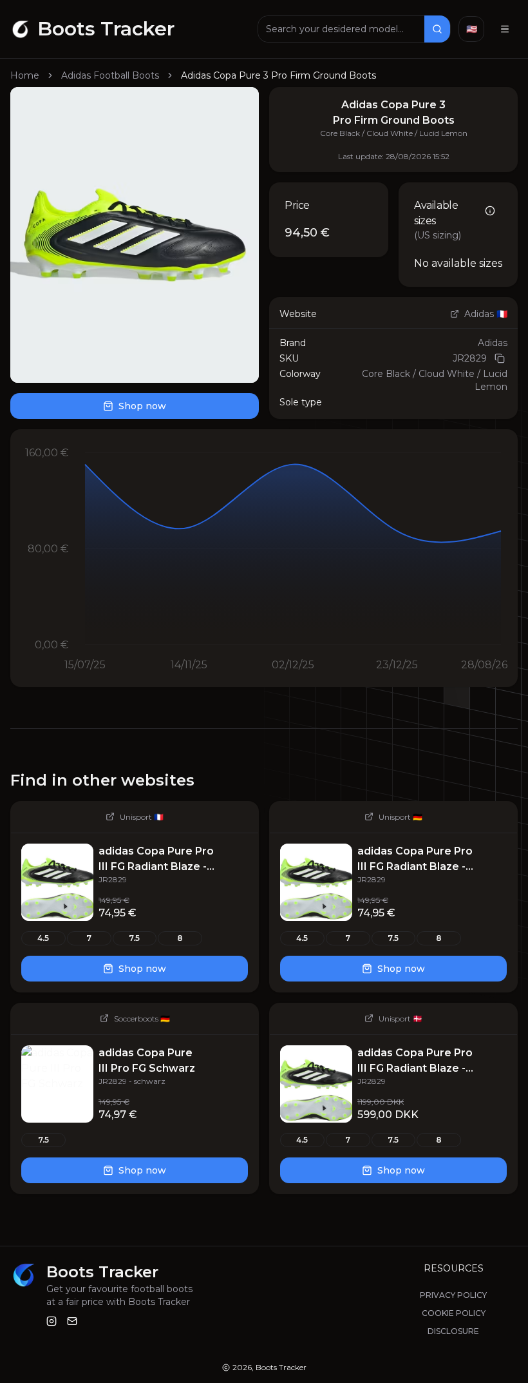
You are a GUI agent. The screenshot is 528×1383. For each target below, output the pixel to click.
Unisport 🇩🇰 (400, 1018)
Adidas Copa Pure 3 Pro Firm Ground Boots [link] (278, 75)
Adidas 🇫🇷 (485, 314)
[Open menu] (505, 29)
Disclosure (453, 1331)
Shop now (142, 406)
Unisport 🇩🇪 (400, 817)
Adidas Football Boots (110, 75)
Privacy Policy (453, 1295)
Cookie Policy (454, 1313)
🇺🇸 (471, 29)
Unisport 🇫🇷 (142, 817)
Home (24, 75)
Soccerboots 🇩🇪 (142, 1018)
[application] (264, 558)
